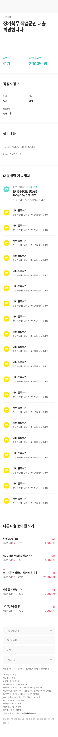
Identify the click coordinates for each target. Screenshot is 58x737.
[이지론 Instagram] (8, 719)
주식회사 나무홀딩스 (29, 713)
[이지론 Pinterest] (19, 719)
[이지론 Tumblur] (26, 719)
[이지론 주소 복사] (8, 723)
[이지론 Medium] (12, 719)
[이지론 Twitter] (23, 719)
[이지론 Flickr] (45, 719)
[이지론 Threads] (49, 719)
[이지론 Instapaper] (41, 719)
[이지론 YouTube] (4, 723)
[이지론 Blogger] (4, 719)
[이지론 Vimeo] (52, 719)
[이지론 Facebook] (30, 719)
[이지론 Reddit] (15, 719)
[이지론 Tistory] (38, 719)
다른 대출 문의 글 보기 (18, 526)
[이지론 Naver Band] (34, 719)
